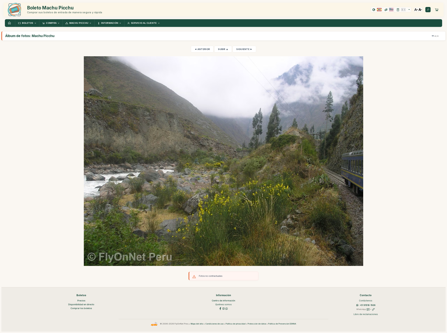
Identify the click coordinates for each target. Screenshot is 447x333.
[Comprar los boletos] (436, 10)
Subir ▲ (223, 49)
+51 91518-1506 (367, 305)
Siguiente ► (244, 49)
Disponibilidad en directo (81, 304)
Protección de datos (257, 324)
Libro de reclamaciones (366, 314)
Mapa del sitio (197, 324)
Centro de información (223, 300)
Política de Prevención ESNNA (282, 324)
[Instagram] (223, 308)
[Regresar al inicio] (10, 23)
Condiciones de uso (214, 324)
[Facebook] (220, 308)
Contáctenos (365, 300)
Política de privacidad (236, 324)
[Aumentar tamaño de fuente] (416, 10)
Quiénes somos (223, 304)
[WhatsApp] (226, 308)
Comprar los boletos (81, 308)
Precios (81, 300)
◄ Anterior (202, 49)
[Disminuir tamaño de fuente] (420, 10)
